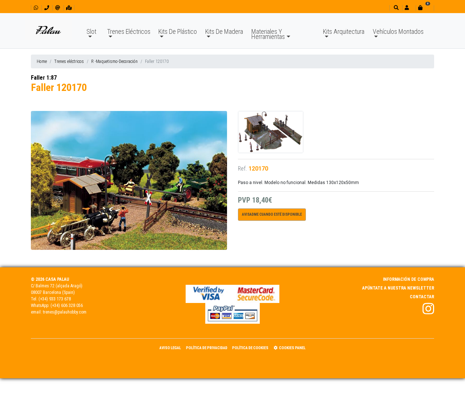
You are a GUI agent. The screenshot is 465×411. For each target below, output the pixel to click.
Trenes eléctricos (69, 61)
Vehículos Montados (398, 31)
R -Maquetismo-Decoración (114, 61)
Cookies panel (292, 348)
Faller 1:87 (44, 77)
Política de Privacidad (206, 348)
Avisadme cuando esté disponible (272, 214)
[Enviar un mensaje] (57, 8)
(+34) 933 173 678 (55, 299)
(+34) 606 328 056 (66, 305)
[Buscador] (395, 8)
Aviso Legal (170, 348)
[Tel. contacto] (46, 8)
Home (42, 61)
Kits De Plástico (177, 31)
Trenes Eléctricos (128, 31)
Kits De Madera (224, 31)
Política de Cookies (250, 348)
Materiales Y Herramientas (268, 34)
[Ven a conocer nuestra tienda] (69, 8)
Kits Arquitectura (343, 31)
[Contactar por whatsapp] (36, 8)
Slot (91, 31)
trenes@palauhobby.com (64, 312)
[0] (424, 8)
